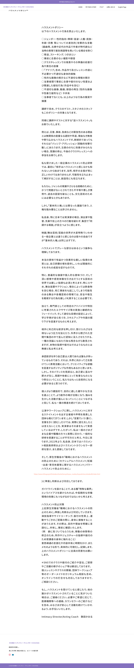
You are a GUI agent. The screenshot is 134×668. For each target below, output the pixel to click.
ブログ (101, 7)
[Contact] (13, 655)
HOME (80, 7)
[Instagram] (10, 655)
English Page (122, 7)
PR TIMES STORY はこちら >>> (67, 2)
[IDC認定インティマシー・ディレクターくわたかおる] (18, 7)
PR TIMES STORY (91, 7)
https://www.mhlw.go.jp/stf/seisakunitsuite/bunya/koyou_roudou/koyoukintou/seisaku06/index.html (67, 474)
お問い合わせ (111, 7)
